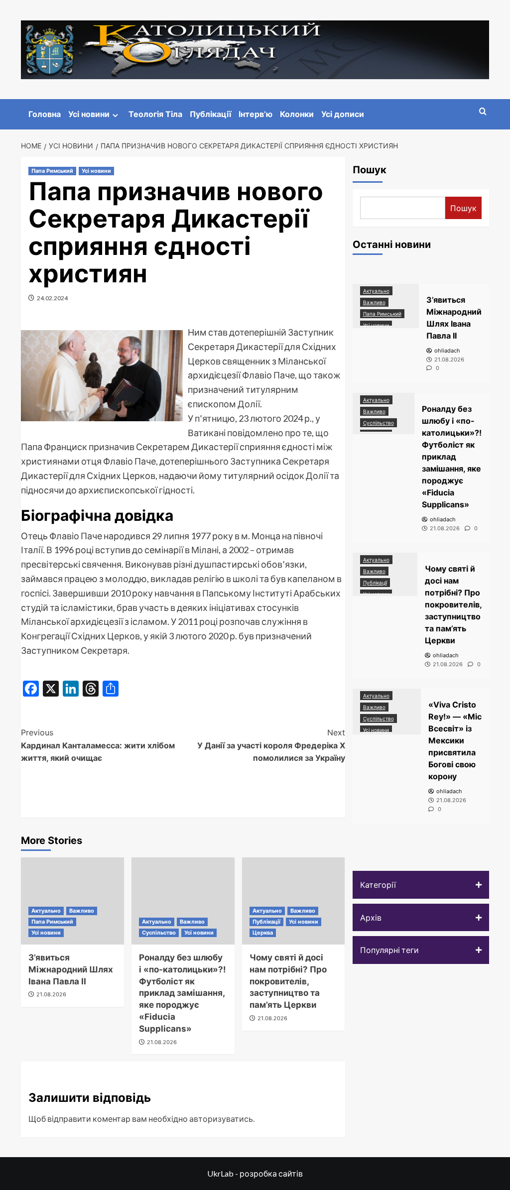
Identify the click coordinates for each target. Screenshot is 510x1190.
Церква (263, 932)
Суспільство (159, 932)
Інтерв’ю (255, 114)
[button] (421, 884)
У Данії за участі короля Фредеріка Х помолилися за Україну (271, 745)
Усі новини (89, 114)
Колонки (297, 114)
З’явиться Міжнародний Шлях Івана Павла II (70, 969)
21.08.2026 (51, 994)
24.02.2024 (52, 298)
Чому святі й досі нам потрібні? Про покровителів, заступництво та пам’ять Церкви (288, 981)
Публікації (210, 114)
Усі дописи (342, 114)
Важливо (81, 910)
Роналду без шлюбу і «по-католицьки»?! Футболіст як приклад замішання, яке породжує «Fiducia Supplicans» (182, 993)
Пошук (369, 170)
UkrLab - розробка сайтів (255, 1173)
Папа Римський (52, 170)
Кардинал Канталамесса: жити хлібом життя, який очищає (98, 745)
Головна (44, 114)
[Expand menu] (115, 115)
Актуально (46, 910)
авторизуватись (221, 1118)
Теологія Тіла (155, 114)
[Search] (483, 111)
